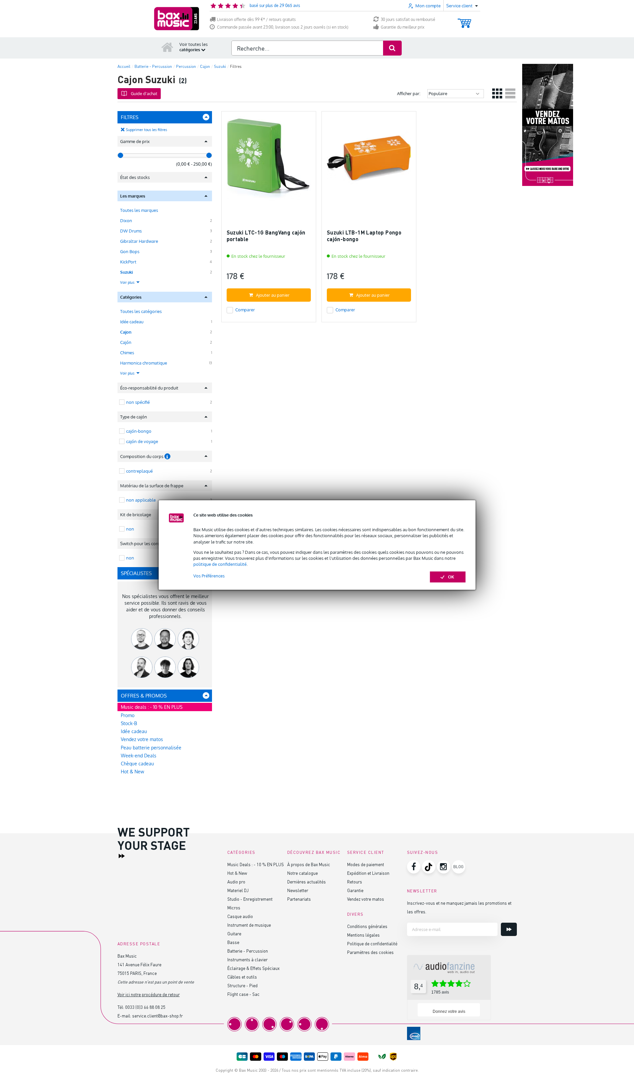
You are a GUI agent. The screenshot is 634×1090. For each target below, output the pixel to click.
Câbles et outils (242, 977)
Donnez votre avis (449, 1011)
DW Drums (131, 231)
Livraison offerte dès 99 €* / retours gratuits (256, 19)
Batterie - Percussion (247, 951)
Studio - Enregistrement (250, 899)
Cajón (125, 342)
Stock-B (129, 723)
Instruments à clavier (247, 959)
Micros (233, 907)
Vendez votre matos (142, 739)
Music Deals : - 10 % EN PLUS (255, 864)
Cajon (125, 332)
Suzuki (126, 272)
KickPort (128, 261)
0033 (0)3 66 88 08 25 (145, 1007)
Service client (365, 852)
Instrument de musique (249, 925)
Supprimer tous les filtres (146, 129)
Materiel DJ (238, 890)
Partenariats (299, 899)
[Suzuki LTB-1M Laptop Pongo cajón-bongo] (369, 161)
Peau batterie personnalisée (151, 747)
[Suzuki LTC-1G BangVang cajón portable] (269, 161)
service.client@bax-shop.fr (157, 1015)
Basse (233, 942)
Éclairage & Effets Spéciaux (253, 968)
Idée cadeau (131, 321)
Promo (127, 715)
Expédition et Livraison (368, 873)
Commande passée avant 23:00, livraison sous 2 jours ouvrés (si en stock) (282, 27)
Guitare (234, 933)
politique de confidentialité (220, 564)
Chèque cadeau (137, 763)
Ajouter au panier (273, 295)
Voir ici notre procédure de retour (148, 994)
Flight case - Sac (243, 994)
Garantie (355, 890)
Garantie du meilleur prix (402, 27)
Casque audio (240, 916)
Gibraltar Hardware (139, 241)
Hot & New (132, 771)
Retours (354, 881)
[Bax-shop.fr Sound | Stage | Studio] (176, 18)
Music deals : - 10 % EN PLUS (151, 707)
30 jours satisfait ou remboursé (408, 19)
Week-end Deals (138, 755)
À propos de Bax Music (308, 864)
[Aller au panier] (464, 20)
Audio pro (236, 881)
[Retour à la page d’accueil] (167, 47)
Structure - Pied (242, 985)
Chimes (127, 352)
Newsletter (297, 890)
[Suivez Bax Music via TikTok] (428, 866)
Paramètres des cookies (370, 952)
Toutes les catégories (141, 311)
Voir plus (127, 282)
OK (451, 576)
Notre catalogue (302, 873)
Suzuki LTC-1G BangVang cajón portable (266, 235)
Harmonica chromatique (143, 363)
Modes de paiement (365, 864)
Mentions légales (363, 935)
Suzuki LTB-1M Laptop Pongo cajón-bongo (364, 235)
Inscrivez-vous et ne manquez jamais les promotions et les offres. (459, 907)
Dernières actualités (306, 881)
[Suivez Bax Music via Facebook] (413, 866)
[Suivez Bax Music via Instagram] (443, 866)
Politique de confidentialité (372, 943)
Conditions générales (367, 926)
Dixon (126, 220)
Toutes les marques (139, 210)
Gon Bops (129, 251)
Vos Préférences (209, 575)
